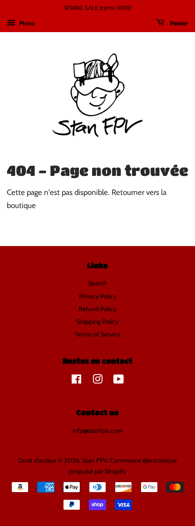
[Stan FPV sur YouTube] (118, 381)
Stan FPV (94, 460)
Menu (26, 23)
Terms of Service (98, 334)
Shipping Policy (97, 321)
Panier (178, 23)
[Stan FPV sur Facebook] (76, 381)
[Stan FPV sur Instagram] (97, 381)
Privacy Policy (98, 296)
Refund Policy (97, 309)
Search (97, 283)
